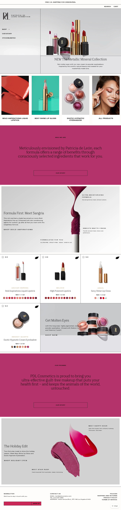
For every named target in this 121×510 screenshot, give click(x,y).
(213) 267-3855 (58, 497)
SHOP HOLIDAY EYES (15, 460)
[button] (20, 29)
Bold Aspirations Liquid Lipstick (15, 119)
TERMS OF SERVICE (109, 499)
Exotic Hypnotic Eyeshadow (75, 119)
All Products (106, 118)
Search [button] (107, 6)
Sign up (36, 503)
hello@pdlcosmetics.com (63, 496)
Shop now (51, 335)
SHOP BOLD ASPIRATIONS (18, 229)
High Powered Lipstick (60, 291)
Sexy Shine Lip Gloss (45, 118)
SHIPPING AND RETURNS (107, 495)
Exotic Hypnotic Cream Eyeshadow (20, 340)
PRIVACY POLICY (110, 497)
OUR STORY (60, 173)
